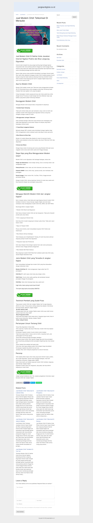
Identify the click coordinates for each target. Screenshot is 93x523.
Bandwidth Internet (61, 69)
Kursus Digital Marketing (62, 77)
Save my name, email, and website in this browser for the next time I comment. (34, 507)
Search (58, 14)
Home (17, 14)
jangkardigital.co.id (46, 7)
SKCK (58, 80)
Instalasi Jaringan (60, 72)
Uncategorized (60, 83)
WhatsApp (39, 382)
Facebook (27, 382)
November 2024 (60, 60)
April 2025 (59, 57)
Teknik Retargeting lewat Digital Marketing (66, 33)
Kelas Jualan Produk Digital (63, 30)
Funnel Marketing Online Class (63, 40)
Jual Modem (22, 14)
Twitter (33, 382)
